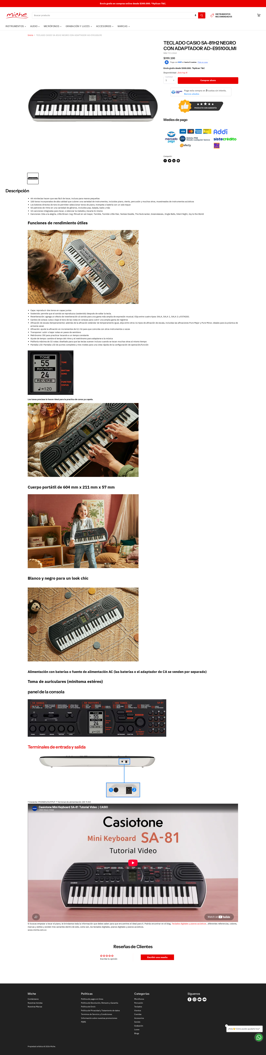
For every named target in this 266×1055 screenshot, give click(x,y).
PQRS (83, 1022)
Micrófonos (139, 999)
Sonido (137, 1022)
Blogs (136, 1033)
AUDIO (34, 26)
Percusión (138, 1003)
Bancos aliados (191, 93)
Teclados (138, 1006)
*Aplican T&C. (158, 3)
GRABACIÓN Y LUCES (78, 26)
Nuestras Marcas (35, 1006)
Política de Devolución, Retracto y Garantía (99, 1003)
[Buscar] (201, 15)
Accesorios (139, 1018)
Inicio (30, 35)
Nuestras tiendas (35, 1003)
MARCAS (123, 26)
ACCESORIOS (104, 26)
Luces (136, 1029)
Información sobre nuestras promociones (99, 1018)
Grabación (138, 1026)
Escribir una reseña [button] (157, 957)
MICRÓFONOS (52, 26)
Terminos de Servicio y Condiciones (96, 1014)
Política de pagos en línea (92, 999)
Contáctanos (33, 999)
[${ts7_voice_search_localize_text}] (195, 15)
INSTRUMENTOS (15, 26)
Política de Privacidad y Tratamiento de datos (100, 1010)
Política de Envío (88, 1006)
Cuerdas (137, 1014)
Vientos (137, 1010)
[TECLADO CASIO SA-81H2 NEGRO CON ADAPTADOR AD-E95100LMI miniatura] (32, 178)
